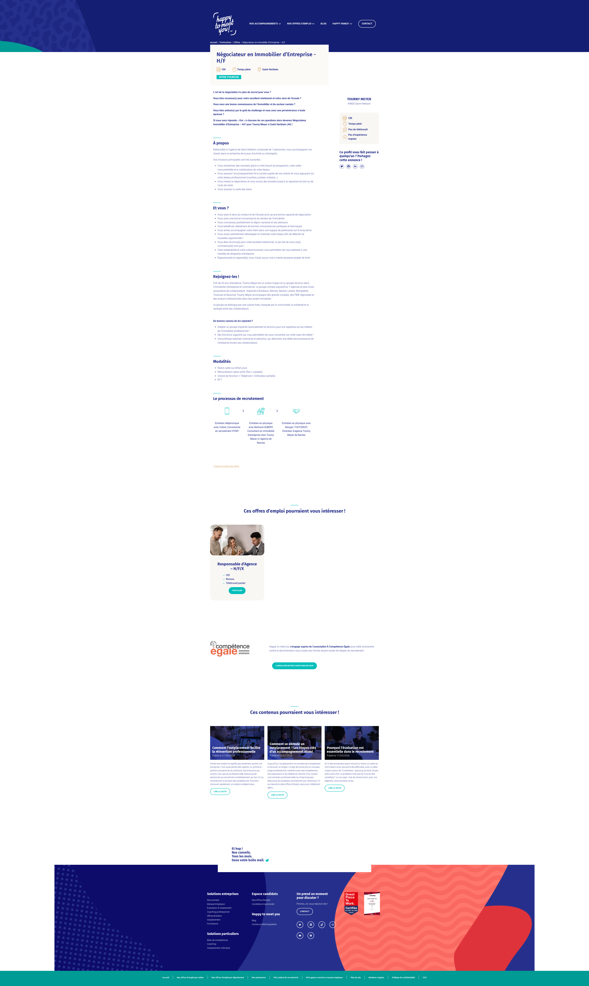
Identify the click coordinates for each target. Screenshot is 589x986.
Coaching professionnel (218, 912)
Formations (212, 923)
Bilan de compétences (217, 940)
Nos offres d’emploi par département (228, 977)
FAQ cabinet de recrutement (286, 977)
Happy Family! (341, 23)
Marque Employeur (216, 904)
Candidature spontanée (263, 904)
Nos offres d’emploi (299, 23)
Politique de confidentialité (403, 977)
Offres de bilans (214, 916)
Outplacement (213, 919)
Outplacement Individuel (218, 948)
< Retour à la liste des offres (226, 466)
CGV (425, 977)
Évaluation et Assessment (219, 908)
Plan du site (356, 977)
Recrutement (213, 900)
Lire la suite (220, 791)
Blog (323, 23)
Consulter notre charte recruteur (294, 665)
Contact (367, 23)
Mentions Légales (376, 977)
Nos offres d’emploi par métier (190, 977)
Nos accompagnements (263, 23)
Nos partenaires (259, 977)
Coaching (211, 944)
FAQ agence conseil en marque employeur (324, 977)
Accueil (165, 977)
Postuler (237, 590)
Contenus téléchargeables (264, 924)
